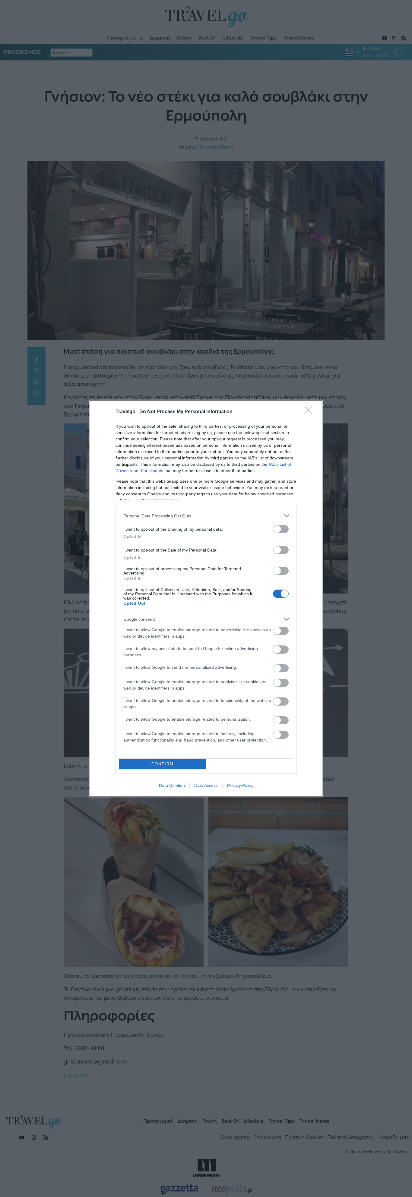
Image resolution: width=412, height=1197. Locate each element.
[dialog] (206, 598)
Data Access (206, 785)
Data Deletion (172, 785)
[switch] (281, 529)
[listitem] (206, 516)
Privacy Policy (240, 785)
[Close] (310, 412)
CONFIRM (162, 764)
